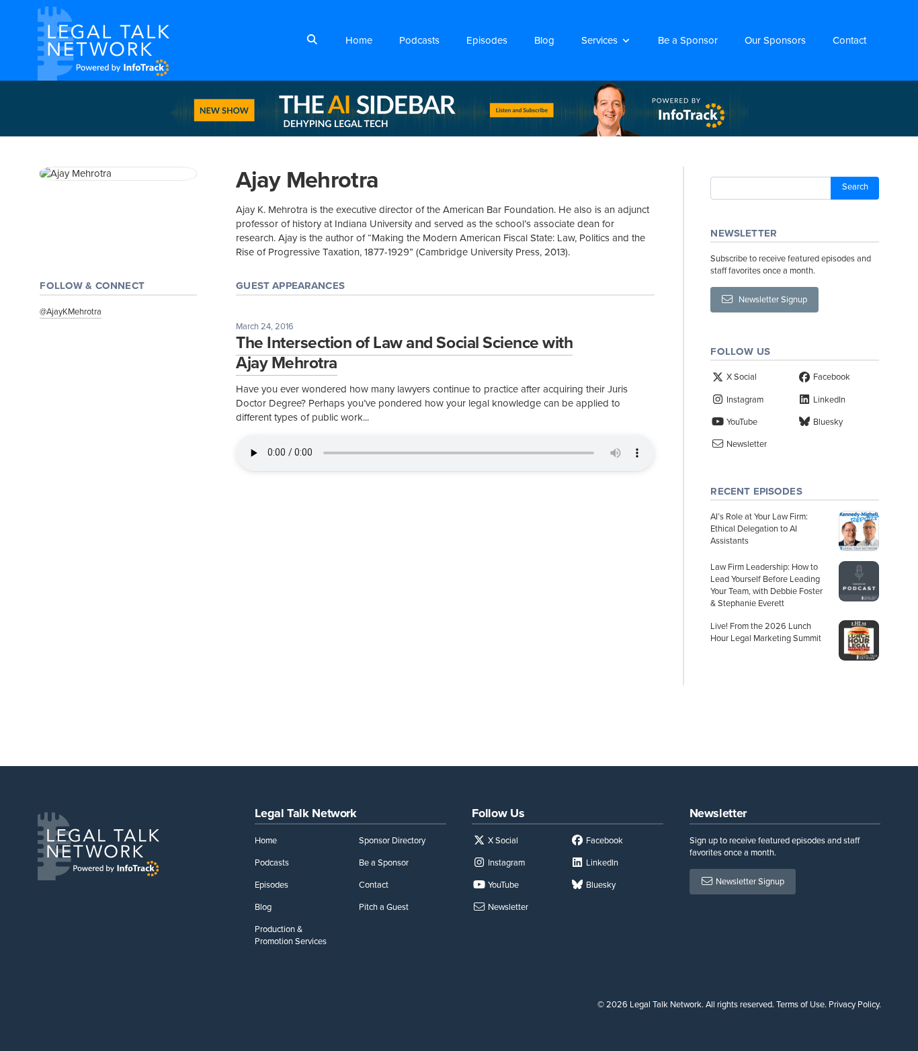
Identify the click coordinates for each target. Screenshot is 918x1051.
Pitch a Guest (384, 906)
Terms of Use (800, 1004)
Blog (544, 40)
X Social (740, 376)
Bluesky (827, 421)
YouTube (740, 421)
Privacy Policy (854, 1004)
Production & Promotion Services (291, 935)
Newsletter (745, 443)
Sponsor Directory (392, 840)
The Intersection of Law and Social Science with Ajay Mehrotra (404, 352)
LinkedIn (828, 399)
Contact (849, 40)
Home (358, 40)
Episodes (486, 40)
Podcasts (419, 40)
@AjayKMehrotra (70, 311)
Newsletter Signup (770, 299)
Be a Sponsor (688, 40)
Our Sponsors (775, 40)
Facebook (830, 376)
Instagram (743, 399)
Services (599, 40)
